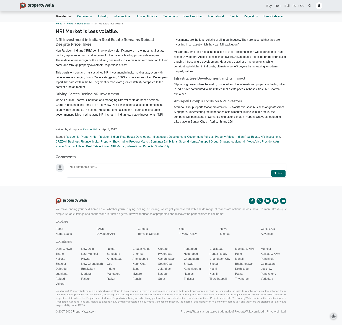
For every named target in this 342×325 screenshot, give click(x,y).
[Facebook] (252, 201)
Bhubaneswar (244, 263)
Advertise (267, 233)
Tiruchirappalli (218, 278)
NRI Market (118, 146)
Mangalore (113, 273)
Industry (103, 16)
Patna (239, 273)
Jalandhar (164, 268)
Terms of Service (148, 233)
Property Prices (224, 136)
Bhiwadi (189, 263)
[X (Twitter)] (259, 201)
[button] (310, 6)
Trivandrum (242, 278)
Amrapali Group (208, 141)
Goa (109, 263)
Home (59, 23)
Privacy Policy (188, 233)
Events (234, 16)
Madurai (86, 273)
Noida (111, 248)
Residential (63, 16)
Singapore (226, 141)
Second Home (188, 141)
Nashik (213, 273)
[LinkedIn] (267, 201)
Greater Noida (141, 248)
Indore (111, 268)
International (216, 16)
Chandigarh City (219, 258)
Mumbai (266, 248)
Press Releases (273, 16)
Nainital (189, 273)
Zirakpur (61, 263)
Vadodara (267, 278)
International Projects (140, 146)
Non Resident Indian (106, 136)
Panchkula (267, 258)
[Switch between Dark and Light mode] (333, 316)
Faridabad (190, 248)
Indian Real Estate (247, 136)
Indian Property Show (105, 141)
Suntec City (162, 146)
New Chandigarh (92, 263)
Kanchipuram (192, 268)
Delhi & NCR (64, 248)
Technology (170, 16)
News (70, 23)
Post (280, 173)
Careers (143, 228)
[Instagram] (275, 201)
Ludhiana (62, 273)
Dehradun (62, 268)
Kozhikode (242, 268)
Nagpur (163, 273)
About (59, 228)
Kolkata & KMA (270, 253)
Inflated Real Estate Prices (93, 146)
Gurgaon (163, 248)
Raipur (85, 278)
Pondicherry (268, 273)
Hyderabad (165, 253)
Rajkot (111, 278)
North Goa (139, 263)
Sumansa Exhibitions (164, 141)
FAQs (100, 228)
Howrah (86, 258)
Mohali (239, 258)
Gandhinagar (166, 258)
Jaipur (136, 268)
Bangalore (113, 253)
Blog (182, 228)
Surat (161, 278)
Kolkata (60, 258)
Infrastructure (122, 16)
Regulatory (251, 16)
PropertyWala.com (84, 311)
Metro (250, 141)
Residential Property (78, 136)
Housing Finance (146, 16)
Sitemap (225, 233)
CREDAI (61, 141)
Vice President (264, 141)
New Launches (193, 16)
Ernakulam (88, 268)
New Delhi (88, 248)
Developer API (106, 233)
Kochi (213, 268)
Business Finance (79, 141)
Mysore (137, 273)
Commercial (84, 16)
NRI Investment (270, 136)
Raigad (60, 278)
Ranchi (137, 278)
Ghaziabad (216, 248)
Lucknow (266, 268)
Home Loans (64, 233)
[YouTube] (283, 201)
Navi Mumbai (89, 253)
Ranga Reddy (218, 253)
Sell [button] (287, 5)
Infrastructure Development (169, 136)
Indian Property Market (135, 141)
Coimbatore (268, 263)
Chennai (138, 253)
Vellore (60, 283)
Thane (60, 253)
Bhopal (214, 263)
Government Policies (200, 136)
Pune (238, 253)
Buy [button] (269, 5)
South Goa (165, 263)
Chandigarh (191, 258)
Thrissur (189, 278)
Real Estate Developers (135, 136)
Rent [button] (278, 5)
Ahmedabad (114, 258)
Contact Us (268, 228)
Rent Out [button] (298, 5)
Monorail (239, 141)
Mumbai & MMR (245, 248)
